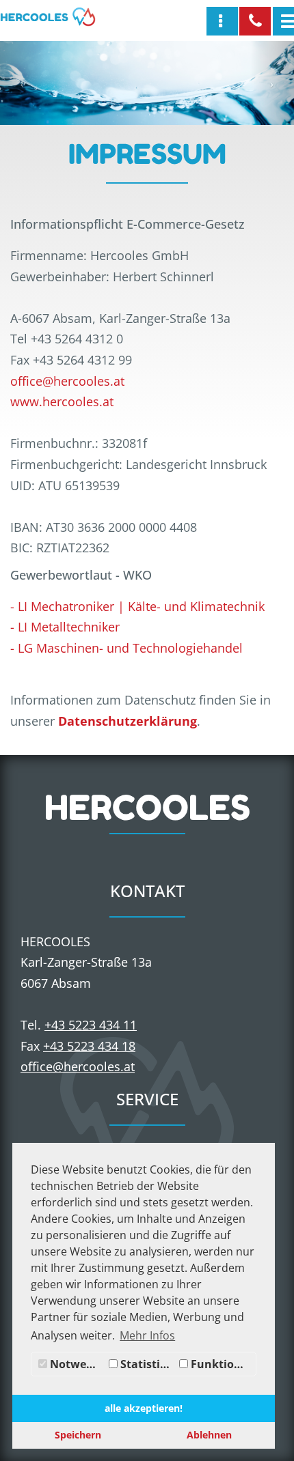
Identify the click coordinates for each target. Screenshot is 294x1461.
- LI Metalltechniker (65, 627)
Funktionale (222, 1364)
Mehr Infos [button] (147, 1335)
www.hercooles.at (61, 401)
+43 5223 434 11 (90, 1025)
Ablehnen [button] (209, 1434)
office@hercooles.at (67, 381)
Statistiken (147, 1364)
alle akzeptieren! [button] (144, 1408)
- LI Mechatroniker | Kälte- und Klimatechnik (137, 606)
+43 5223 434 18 (89, 1046)
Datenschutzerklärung (127, 721)
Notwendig (76, 1364)
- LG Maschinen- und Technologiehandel (126, 648)
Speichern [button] (78, 1434)
